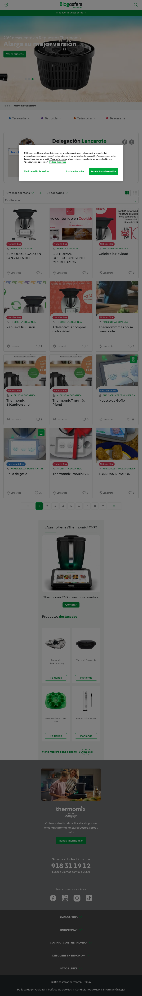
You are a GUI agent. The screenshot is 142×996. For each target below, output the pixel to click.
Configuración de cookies (36, 171)
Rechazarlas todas (75, 171)
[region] (71, 163)
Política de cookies (57, 162)
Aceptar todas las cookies (103, 171)
